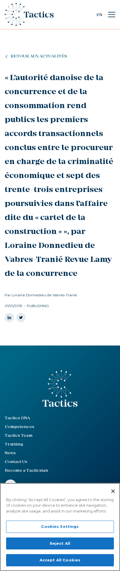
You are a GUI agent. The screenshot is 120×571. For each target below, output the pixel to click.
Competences (19, 426)
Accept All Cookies (60, 560)
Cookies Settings (60, 526)
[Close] (113, 491)
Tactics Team (19, 435)
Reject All (60, 543)
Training (14, 444)
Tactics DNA (17, 418)
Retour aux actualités (38, 56)
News (10, 453)
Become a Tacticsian (26, 470)
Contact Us (16, 461)
